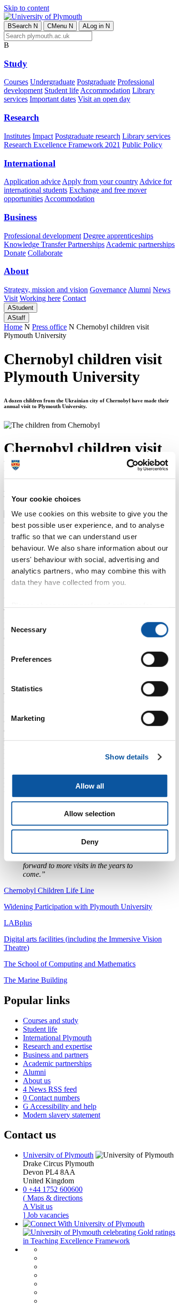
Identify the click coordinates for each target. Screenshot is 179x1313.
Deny (89, 841)
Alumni (139, 290)
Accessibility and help (59, 1106)
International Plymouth (57, 1038)
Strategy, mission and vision (46, 290)
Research (21, 118)
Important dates (53, 99)
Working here (40, 298)
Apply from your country (100, 181)
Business (20, 217)
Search (23, 26)
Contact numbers (51, 1098)
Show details (126, 757)
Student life (61, 90)
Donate (15, 253)
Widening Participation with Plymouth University (78, 907)
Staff (16, 317)
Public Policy (142, 145)
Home (13, 327)
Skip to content (26, 8)
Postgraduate (96, 82)
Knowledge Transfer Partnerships (54, 244)
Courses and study (50, 1020)
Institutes (17, 136)
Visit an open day (104, 99)
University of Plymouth (58, 1155)
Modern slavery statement (61, 1115)
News (161, 290)
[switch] (154, 659)
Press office (49, 327)
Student (20, 307)
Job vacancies (46, 1215)
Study (15, 64)
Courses (16, 82)
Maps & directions (53, 1198)
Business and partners (55, 1055)
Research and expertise (57, 1046)
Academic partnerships (140, 244)
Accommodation (105, 90)
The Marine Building (35, 980)
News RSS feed (50, 1089)
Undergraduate (52, 82)
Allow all (89, 785)
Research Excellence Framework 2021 (62, 145)
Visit (11, 298)
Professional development (42, 236)
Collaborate (45, 253)
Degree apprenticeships (118, 236)
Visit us (38, 1206)
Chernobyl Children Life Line (49, 890)
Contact (74, 298)
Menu (60, 26)
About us (37, 1081)
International (29, 163)
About (16, 271)
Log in (96, 26)
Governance (108, 290)
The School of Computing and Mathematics (70, 964)
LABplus (18, 923)
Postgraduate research (87, 136)
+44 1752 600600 (53, 1189)
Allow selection (89, 814)
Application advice (32, 181)
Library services (146, 136)
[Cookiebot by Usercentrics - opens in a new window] (127, 465)
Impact (42, 136)
